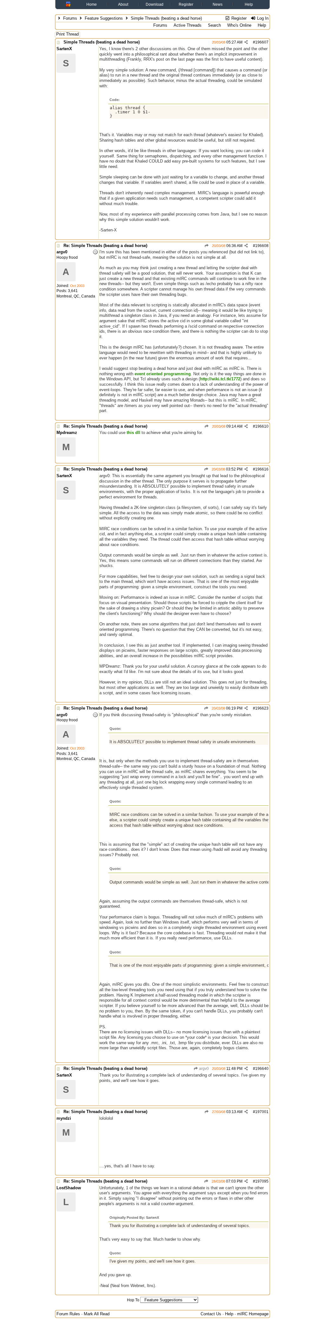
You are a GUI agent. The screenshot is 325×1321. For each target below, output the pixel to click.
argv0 (203, 1068)
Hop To (133, 1300)
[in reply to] (206, 246)
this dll (133, 432)
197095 (262, 1181)
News (217, 4)
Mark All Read (96, 1313)
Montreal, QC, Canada (75, 296)
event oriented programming (163, 373)
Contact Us (211, 1313)
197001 (262, 1112)
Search (214, 25)
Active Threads (188, 25)
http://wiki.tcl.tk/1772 (220, 379)
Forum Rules (68, 1313)
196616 (262, 469)
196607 (262, 42)
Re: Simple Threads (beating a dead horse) (105, 245)
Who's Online (239, 25)
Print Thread (67, 34)
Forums (70, 18)
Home (91, 4)
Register (186, 4)
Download (154, 4)
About (123, 4)
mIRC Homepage (253, 1313)
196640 (262, 1068)
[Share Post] (246, 42)
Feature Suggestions (104, 18)
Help (249, 4)
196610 (262, 426)
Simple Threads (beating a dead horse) (101, 42)
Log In (262, 18)
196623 (262, 708)
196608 (262, 246)
